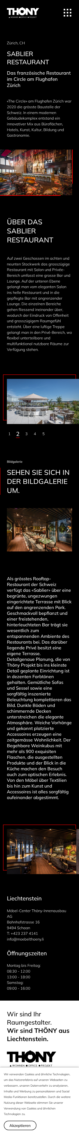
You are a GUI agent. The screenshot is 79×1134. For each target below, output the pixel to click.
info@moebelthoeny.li (25, 939)
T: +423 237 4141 (22, 933)
